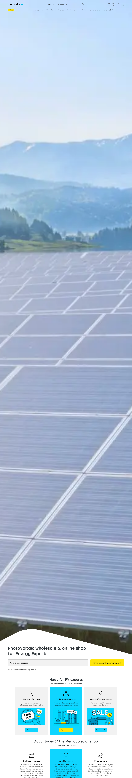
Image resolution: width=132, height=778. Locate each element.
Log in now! (32, 670)
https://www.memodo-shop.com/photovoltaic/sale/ (93, 689)
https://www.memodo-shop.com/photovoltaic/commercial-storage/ (64, 689)
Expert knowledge (113, 4)
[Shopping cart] (122, 4)
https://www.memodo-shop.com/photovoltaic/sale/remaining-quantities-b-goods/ (31, 690)
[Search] (83, 4)
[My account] (118, 5)
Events (108, 4)
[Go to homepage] (15, 4)
